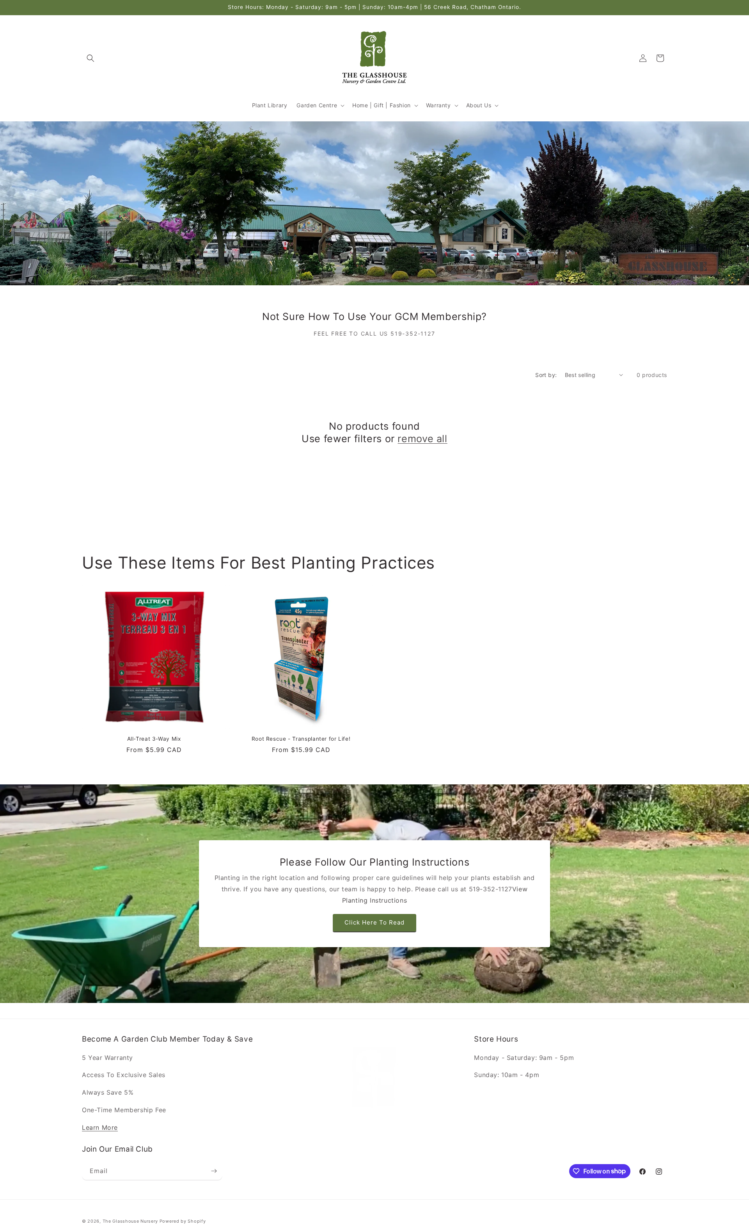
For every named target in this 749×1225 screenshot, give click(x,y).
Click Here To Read (374, 922)
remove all (422, 438)
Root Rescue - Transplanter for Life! (301, 739)
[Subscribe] (213, 1171)
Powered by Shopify (183, 1221)
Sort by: (546, 375)
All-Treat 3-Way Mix (154, 739)
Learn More (100, 1127)
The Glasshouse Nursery (130, 1221)
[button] (90, 58)
